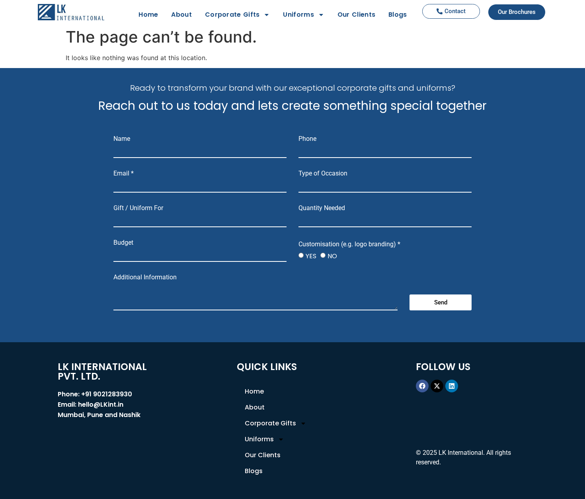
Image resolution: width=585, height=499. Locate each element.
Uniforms (298, 14)
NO (332, 256)
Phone (307, 139)
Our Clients (356, 14)
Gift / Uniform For (138, 208)
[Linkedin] (451, 386)
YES (311, 256)
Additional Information (145, 277)
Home (148, 14)
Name (121, 139)
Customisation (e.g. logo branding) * (349, 244)
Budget (123, 243)
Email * (123, 173)
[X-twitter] (437, 386)
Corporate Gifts (232, 14)
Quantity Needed (321, 208)
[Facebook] (422, 386)
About (181, 14)
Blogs (397, 14)
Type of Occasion (322, 173)
